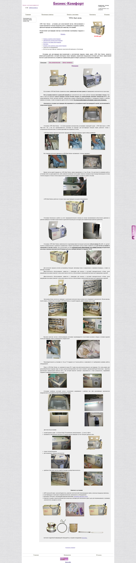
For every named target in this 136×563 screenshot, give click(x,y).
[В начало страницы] (70, 547)
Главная (28, 14)
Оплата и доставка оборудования (52, 42)
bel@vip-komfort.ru (33, 7)
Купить (63, 34)
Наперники (67, 555)
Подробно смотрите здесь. (80, 496)
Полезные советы (47, 14)
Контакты (93, 14)
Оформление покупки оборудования (53, 40)
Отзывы (107, 14)
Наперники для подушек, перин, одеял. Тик (27, 20)
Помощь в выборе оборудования (52, 39)
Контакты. (84, 537)
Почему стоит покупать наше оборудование (55, 45)
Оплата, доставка (72, 14)
